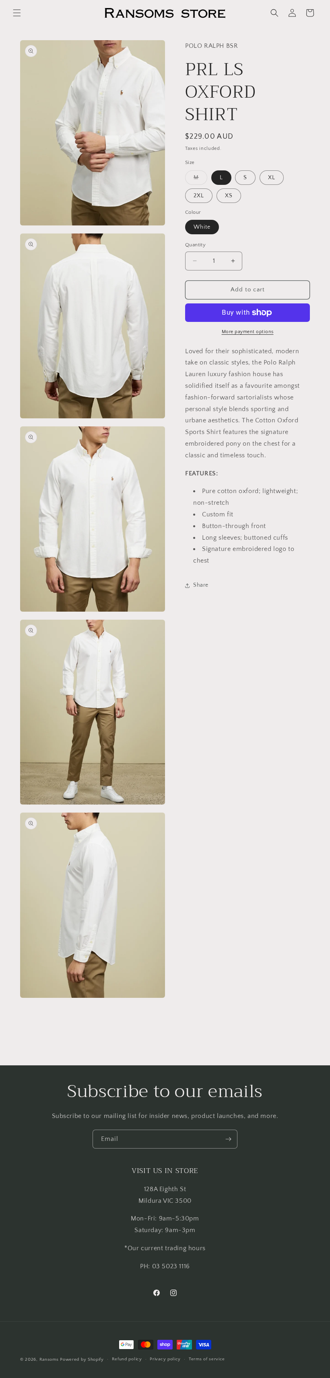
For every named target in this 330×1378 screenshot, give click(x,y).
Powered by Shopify (82, 1359)
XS (229, 195)
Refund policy (127, 1359)
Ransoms (49, 1359)
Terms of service (207, 1359)
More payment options (248, 331)
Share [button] (200, 585)
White (202, 227)
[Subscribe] (228, 1139)
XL (271, 177)
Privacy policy (165, 1359)
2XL (199, 195)
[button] (17, 13)
